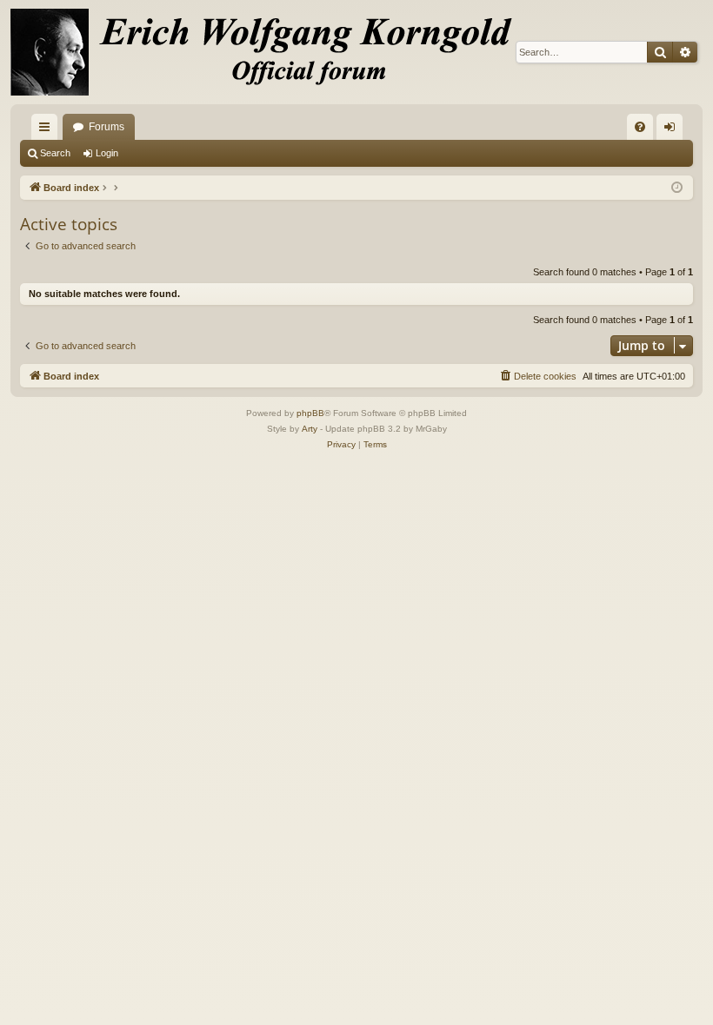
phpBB (310, 413)
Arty (309, 428)
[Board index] (271, 52)
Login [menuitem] (673, 130)
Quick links (47, 130)
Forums (106, 127)
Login (107, 153)
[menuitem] (640, 127)
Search (55, 153)
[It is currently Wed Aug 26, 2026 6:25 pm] (677, 188)
